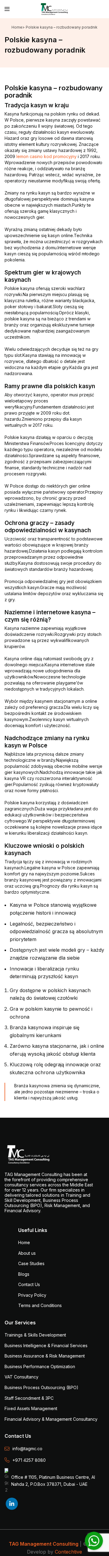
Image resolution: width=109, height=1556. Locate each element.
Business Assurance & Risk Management (45, 1355)
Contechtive (68, 1552)
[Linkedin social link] (12, 1504)
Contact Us (29, 1284)
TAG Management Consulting (43, 1544)
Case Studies (31, 1263)
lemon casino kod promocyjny (46, 156)
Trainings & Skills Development (35, 1334)
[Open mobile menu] (7, 9)
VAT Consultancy (21, 1376)
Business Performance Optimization (40, 1366)
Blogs (23, 1274)
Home (17, 27)
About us (27, 1253)
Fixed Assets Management (31, 1408)
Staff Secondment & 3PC (29, 1398)
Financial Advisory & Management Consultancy (51, 1419)
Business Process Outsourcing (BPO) (41, 1387)
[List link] (54, 1448)
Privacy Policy (32, 1295)
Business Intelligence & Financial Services (46, 1345)
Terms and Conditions (40, 1305)
